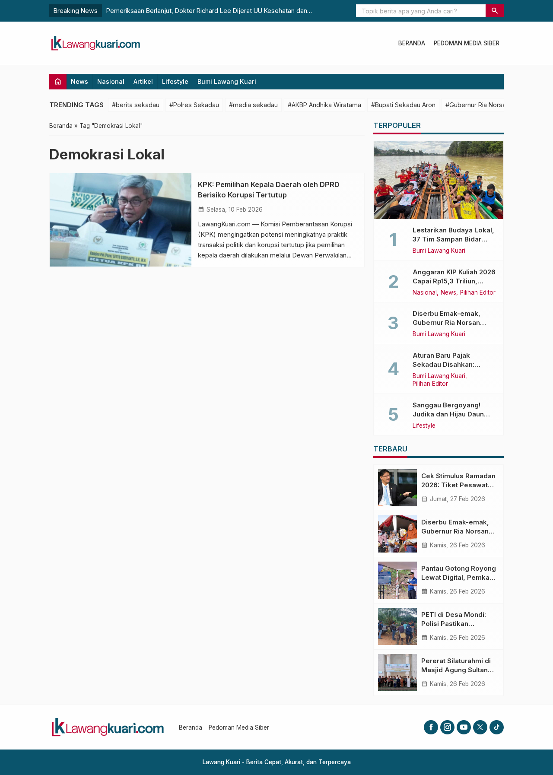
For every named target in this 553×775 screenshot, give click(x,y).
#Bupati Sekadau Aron (403, 104)
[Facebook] (431, 727)
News (79, 81)
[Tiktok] (496, 727)
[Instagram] (447, 727)
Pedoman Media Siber (466, 43)
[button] (495, 10)
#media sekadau (253, 104)
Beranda (411, 43)
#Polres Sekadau (194, 104)
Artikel (143, 81)
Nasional (110, 81)
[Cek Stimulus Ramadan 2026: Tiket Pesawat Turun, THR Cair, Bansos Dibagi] (397, 487)
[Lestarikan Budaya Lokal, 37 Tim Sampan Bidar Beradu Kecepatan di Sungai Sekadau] (438, 180)
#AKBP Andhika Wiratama (324, 104)
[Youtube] (464, 727)
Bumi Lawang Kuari (226, 81)
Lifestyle (175, 81)
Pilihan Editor (478, 293)
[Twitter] (480, 727)
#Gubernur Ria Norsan (477, 104)
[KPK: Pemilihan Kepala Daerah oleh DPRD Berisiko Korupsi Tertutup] (120, 220)
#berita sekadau (135, 104)
